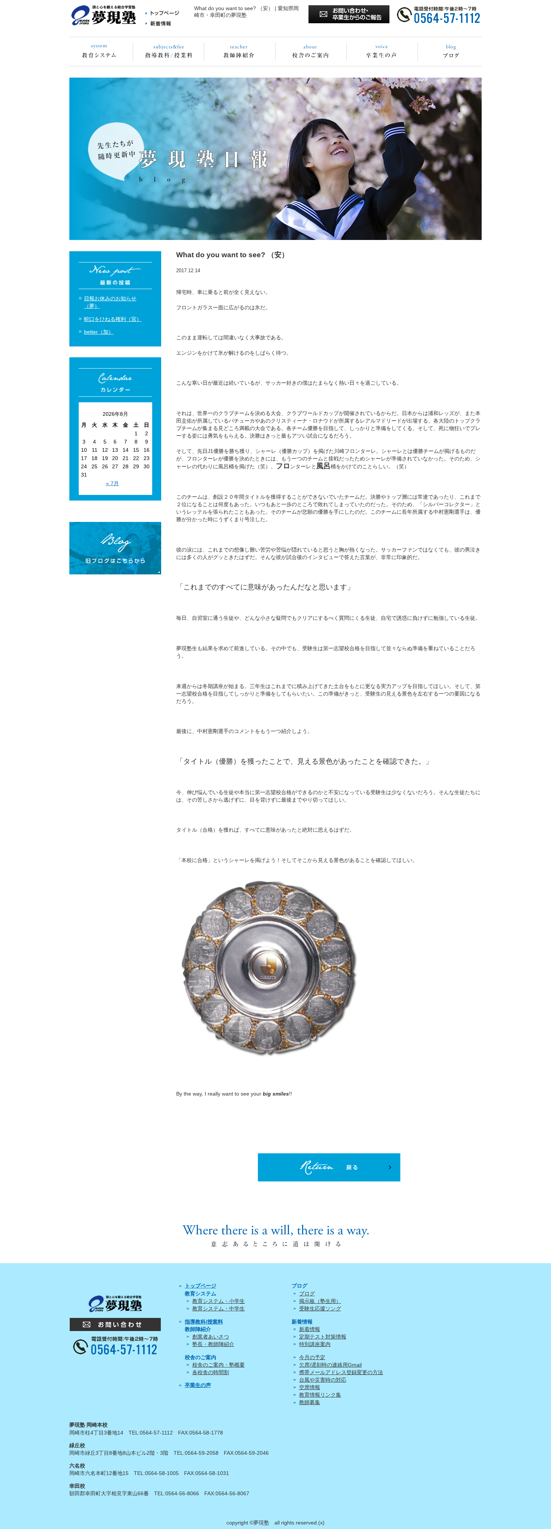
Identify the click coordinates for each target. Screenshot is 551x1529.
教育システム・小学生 (218, 1301)
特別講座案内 (315, 1344)
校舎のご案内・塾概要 (218, 1365)
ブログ (307, 1294)
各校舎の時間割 (210, 1372)
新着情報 (309, 1329)
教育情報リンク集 (320, 1395)
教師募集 (309, 1402)
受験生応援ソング (320, 1309)
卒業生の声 (198, 1385)
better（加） (99, 332)
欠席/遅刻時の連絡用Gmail (330, 1365)
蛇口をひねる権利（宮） (113, 319)
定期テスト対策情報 (322, 1337)
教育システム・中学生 (218, 1309)
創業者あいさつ (210, 1337)
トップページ (200, 1286)
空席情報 (309, 1387)
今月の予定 (312, 1357)
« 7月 (112, 483)
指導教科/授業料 (204, 1322)
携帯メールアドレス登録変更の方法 (341, 1372)
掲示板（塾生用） (320, 1301)
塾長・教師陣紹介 (213, 1344)
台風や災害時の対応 (322, 1380)
